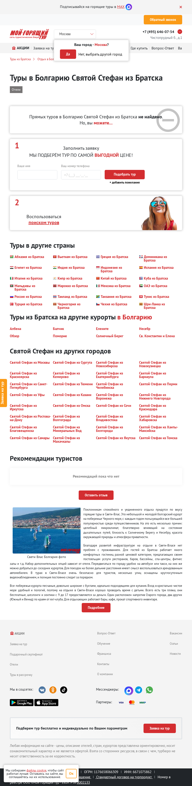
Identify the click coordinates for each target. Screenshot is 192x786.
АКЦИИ (19, 634)
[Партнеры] (134, 702)
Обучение (103, 643)
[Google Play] (21, 702)
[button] (27, 258)
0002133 (83, 782)
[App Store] (46, 702)
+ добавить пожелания (125, 182)
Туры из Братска (20, 59)
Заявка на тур (18, 644)
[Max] (129, 6)
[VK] (42, 689)
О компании (105, 674)
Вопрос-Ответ (106, 633)
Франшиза (104, 653)
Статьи (174, 643)
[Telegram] (138, 689)
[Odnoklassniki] (52, 689)
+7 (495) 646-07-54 (158, 31)
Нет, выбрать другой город (100, 54)
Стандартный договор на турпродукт (124, 777)
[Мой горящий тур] (29, 34)
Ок (71, 773)
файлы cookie (36, 770)
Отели (14, 664)
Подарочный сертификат (26, 654)
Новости (175, 653)
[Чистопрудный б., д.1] (181, 31)
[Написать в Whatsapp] (149, 689)
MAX (121, 6)
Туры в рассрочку (21, 675)
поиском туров (44, 222)
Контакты (103, 664)
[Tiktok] (63, 689)
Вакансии (176, 633)
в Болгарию (134, 317)
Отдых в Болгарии (49, 59)
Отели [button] (16, 89)
